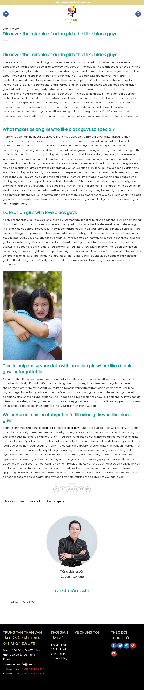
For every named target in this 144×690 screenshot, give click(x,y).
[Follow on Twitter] (126, 646)
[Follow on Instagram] (120, 646)
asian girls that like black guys (61, 427)
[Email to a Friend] (75, 489)
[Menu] (6, 14)
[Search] (138, 14)
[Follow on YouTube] (114, 654)
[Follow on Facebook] (114, 646)
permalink (63, 501)
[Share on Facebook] (62, 489)
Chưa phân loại (11, 29)
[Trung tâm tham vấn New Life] (72, 14)
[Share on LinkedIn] (88, 489)
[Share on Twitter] (69, 489)
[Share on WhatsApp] (56, 489)
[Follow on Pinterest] (133, 646)
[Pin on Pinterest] (81, 489)
